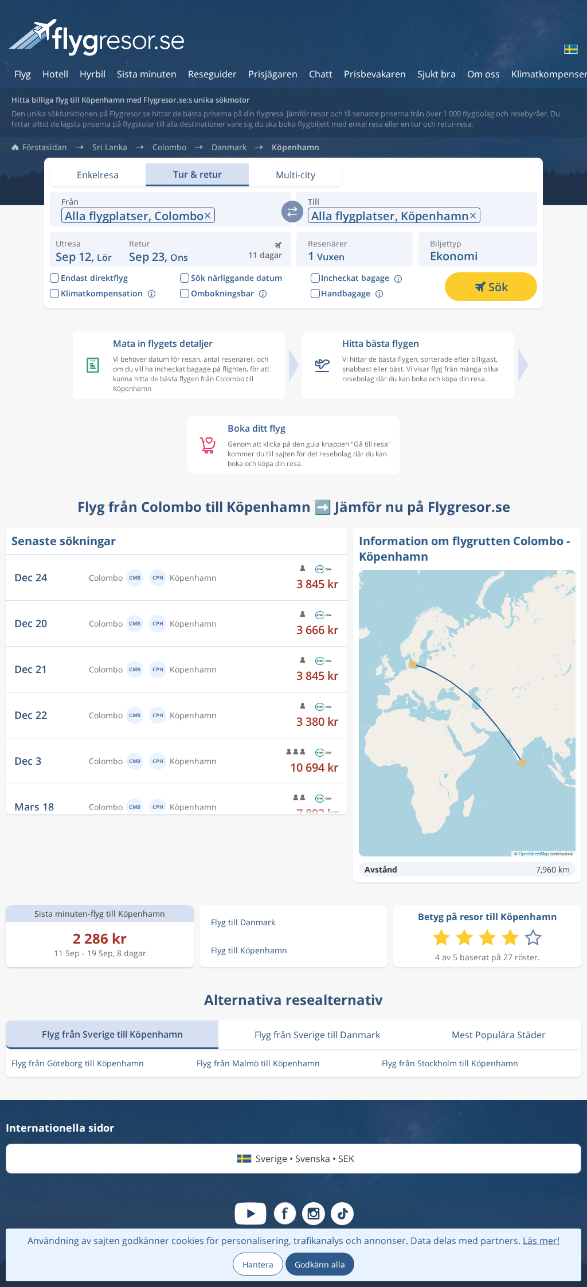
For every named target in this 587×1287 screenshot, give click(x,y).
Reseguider (212, 74)
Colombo (169, 147)
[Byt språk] (569, 49)
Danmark (229, 147)
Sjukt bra (436, 74)
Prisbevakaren (375, 74)
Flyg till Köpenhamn (249, 950)
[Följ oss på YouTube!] (250, 1213)
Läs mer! (541, 1240)
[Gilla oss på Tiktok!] (342, 1213)
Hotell (55, 74)
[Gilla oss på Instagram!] (313, 1213)
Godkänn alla (320, 1264)
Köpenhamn (295, 147)
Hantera (257, 1264)
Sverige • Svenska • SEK (305, 1158)
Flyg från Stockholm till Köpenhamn (450, 1063)
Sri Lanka (109, 147)
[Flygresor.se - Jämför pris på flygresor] (96, 38)
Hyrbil (92, 74)
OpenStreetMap (534, 853)
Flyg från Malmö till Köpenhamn (258, 1063)
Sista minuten (147, 74)
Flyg (22, 74)
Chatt (320, 74)
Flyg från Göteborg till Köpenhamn (77, 1063)
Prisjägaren (273, 74)
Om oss (483, 74)
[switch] (292, 211)
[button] (158, 249)
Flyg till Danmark (243, 922)
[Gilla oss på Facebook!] (284, 1213)
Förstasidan (44, 147)
